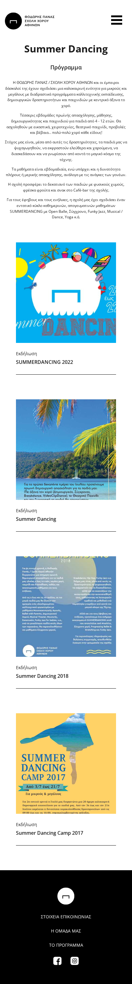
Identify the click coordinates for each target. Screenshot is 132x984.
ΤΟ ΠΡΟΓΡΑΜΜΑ (66, 945)
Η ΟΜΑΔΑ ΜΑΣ (66, 931)
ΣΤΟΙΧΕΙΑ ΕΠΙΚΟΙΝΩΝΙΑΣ (66, 917)
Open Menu (116, 20)
